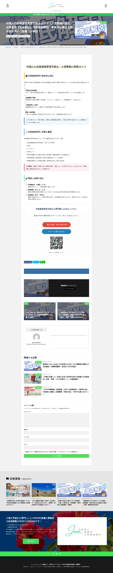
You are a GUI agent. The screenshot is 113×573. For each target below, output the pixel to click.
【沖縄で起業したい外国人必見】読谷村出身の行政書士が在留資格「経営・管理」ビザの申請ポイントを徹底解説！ (66, 378)
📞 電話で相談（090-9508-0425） (56, 225)
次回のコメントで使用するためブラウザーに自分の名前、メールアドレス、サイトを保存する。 (51, 451)
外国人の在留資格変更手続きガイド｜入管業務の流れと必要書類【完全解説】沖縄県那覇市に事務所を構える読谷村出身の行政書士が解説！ (53, 47)
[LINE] (42, 262)
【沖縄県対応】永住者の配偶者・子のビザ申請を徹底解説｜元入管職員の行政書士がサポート (18, 502)
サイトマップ (57, 11)
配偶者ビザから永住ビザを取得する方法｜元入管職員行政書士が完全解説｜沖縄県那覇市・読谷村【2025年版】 (66, 365)
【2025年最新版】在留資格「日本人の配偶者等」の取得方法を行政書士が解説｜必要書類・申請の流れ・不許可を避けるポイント (66, 391)
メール (26, 437)
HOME (9, 47)
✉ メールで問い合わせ (56, 231)
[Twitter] (35, 262)
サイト (26, 444)
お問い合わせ (31, 541)
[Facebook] (28, 262)
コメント (27, 411)
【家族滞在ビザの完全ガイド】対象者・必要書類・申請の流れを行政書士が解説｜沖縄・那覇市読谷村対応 (94, 502)
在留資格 (20, 36)
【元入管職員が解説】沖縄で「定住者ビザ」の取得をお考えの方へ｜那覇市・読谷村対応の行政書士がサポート (44, 502)
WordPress (85, 566)
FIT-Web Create (69, 566)
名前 (26, 429)
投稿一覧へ (68, 334)
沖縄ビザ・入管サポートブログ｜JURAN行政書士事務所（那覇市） (61, 564)
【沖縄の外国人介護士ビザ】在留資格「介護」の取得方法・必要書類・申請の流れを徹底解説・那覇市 (69, 502)
